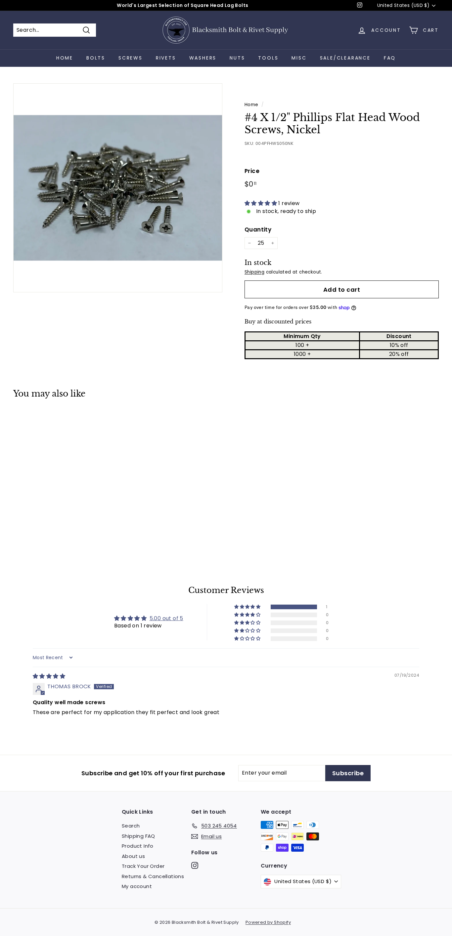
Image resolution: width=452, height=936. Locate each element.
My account (137, 886)
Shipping (254, 272)
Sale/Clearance (345, 58)
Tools (268, 58)
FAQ (390, 58)
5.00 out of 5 (166, 618)
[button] (261, 203)
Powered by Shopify (268, 922)
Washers (203, 58)
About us (133, 856)
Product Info (138, 845)
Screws (130, 58)
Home (64, 58)
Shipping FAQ (138, 835)
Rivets (166, 58)
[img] (49, 676)
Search (131, 825)
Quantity (258, 230)
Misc (299, 58)
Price (252, 171)
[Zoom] (118, 188)
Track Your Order (143, 866)
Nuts (237, 58)
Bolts (95, 58)
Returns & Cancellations (153, 876)
